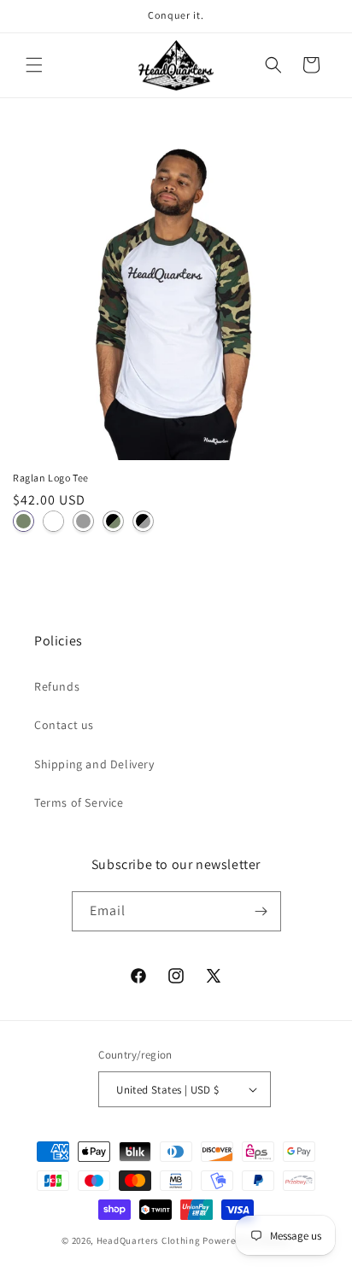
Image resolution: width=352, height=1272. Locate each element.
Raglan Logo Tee (51, 477)
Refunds (56, 686)
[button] (34, 65)
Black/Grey (143, 521)
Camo (23, 521)
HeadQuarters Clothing (149, 1240)
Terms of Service (79, 802)
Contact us (64, 724)
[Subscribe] (261, 911)
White (53, 521)
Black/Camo (113, 521)
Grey (83, 521)
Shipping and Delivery (94, 764)
